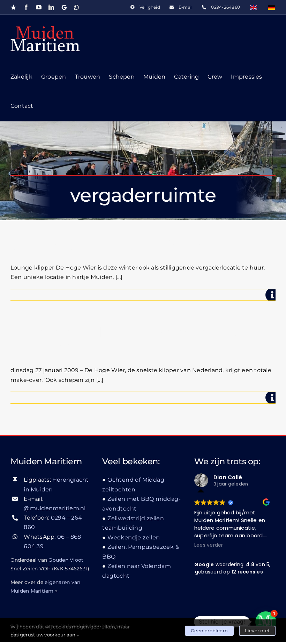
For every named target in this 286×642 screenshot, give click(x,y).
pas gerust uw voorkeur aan (43, 634)
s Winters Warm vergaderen (106, 245)
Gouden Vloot (65, 560)
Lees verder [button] (208, 545)
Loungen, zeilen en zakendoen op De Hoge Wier (137, 340)
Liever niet (257, 630)
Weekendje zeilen (133, 537)
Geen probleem (209, 630)
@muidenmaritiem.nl (54, 508)
